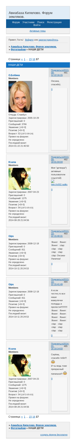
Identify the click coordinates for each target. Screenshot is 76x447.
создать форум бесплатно (53, 434)
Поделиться (57, 70)
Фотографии (18, 49)
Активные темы (38, 31)
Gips (11, 236)
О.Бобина (14, 75)
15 (30, 59)
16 (33, 59)
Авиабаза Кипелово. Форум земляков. (34, 46)
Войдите (29, 40)
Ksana (12, 162)
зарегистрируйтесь (48, 40)
